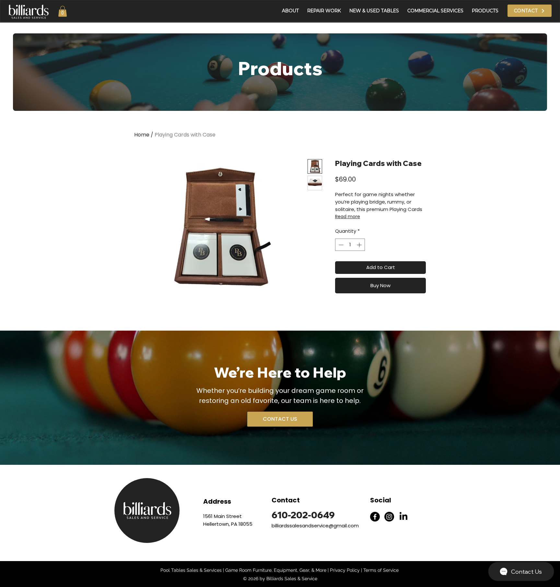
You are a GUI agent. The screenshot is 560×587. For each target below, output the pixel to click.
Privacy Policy (345, 570)
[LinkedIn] (403, 517)
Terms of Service (381, 570)
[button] (62, 11)
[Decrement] (340, 245)
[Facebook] (375, 517)
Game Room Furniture (248, 570)
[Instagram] (389, 517)
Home (141, 134)
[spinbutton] (350, 245)
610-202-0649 (303, 515)
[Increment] (360, 245)
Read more (347, 216)
